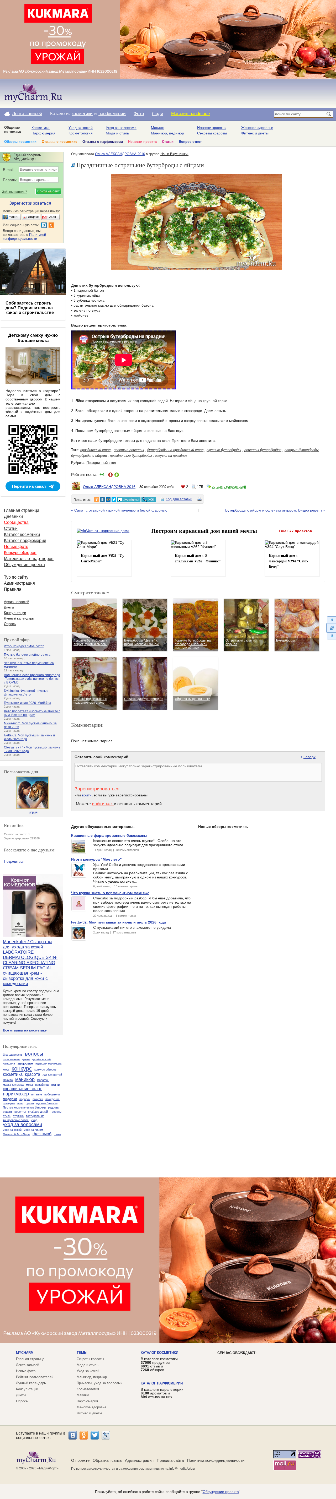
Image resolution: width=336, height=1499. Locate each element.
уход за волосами (22, 1124)
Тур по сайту (16, 577)
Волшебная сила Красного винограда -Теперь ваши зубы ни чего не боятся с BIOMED (32, 678)
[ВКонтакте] (73, 1435)
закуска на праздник (171, 456)
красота (32, 1074)
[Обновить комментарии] (331, 628)
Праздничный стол (101, 463)
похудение (52, 1099)
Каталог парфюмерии (25, 540)
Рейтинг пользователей (34, 1377)
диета (26, 1059)
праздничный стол (95, 450)
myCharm (25, 1353)
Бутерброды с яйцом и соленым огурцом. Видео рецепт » (275, 510)
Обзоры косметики (20, 142)
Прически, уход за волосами (99, 1383)
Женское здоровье (257, 128)
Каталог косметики (22, 534)
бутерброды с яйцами (89, 456)
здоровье (25, 1063)
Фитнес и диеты (255, 133)
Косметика (41, 128)
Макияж (157, 128)
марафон (43, 1080)
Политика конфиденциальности (215, 1460)
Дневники (13, 516)
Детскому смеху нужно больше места (33, 338)
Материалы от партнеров (29, 558)
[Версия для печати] (199, 500)
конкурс (22, 1068)
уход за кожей (12, 1129)
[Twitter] (95, 1435)
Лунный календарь (19, 618)
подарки (10, 1099)
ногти (55, 1084)
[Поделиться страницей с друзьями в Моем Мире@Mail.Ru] (108, 499)
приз (20, 1103)
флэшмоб (42, 1134)
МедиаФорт (48, 1468)
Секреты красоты (212, 133)
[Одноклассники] (84, 1435)
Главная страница (21, 510)
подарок (24, 1099)
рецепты (20, 1111)
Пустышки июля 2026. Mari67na (27, 703)
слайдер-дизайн (38, 1111)
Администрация (19, 583)
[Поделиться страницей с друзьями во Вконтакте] (102, 499)
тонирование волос (16, 1120)
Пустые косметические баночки (24, 1107)
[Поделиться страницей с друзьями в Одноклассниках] (96, 499)
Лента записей (27, 113)
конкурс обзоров (45, 1069)
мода (29, 1084)
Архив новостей (16, 602)
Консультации (15, 613)
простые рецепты (129, 450)
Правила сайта (170, 1460)
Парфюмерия (43, 133)
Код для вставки (179, 499)
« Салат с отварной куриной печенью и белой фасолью (119, 510)
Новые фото (16, 546)
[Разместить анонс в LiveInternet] (128, 499)
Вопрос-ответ (190, 142)
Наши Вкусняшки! (174, 154)
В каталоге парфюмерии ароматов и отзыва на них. (162, 1393)
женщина (9, 1063)
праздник (9, 1103)
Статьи (168, 142)
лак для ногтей (52, 1074)
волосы (34, 1054)
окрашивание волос (22, 1089)
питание (36, 1094)
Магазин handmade (190, 113)
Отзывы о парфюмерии (102, 142)
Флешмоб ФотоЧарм (16, 1134)
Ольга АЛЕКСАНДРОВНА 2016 (120, 154)
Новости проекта (142, 142)
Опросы (10, 624)
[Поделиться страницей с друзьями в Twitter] (114, 499)
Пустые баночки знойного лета (27, 654)
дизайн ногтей (41, 1059)
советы (56, 1111)
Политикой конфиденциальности (24, 237)
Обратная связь (107, 1460)
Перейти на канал (29, 486)
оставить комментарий (229, 486)
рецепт (7, 1111)
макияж (8, 1080)
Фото (139, 113)
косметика (13, 1074)
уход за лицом (33, 1129)
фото (57, 1134)
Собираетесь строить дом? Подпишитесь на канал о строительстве (30, 308)
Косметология (81, 133)
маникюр (25, 1079)
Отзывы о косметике (59, 142)
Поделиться (14, 861)
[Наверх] (331, 619)
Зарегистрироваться (97, 788)
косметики (82, 113)
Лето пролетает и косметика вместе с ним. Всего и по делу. (32, 713)
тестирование (35, 1115)
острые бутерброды (302, 450)
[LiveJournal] (106, 1435)
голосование (11, 1059)
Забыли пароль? (14, 192)
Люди (157, 113)
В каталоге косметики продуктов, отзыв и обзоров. (159, 1364)
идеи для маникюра (48, 1063)
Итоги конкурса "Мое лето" (24, 646)
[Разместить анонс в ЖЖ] (148, 499)
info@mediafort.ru (182, 1468)
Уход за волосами (121, 128)
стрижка (18, 1115)
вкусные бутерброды (224, 450)
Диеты (9, 607)
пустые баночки (46, 1103)
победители (52, 1094)
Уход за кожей (81, 128)
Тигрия (32, 812)
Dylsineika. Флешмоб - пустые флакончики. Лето (26, 692)
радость (53, 1107)
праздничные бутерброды (131, 456)
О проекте (80, 1460)
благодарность (13, 1054)
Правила (12, 589)
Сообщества (16, 522)
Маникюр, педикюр (167, 133)
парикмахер (16, 1093)
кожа (6, 1069)
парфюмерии (112, 113)
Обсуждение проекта (24, 564)
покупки (38, 1099)
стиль (6, 1115)
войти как (103, 803)
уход (34, 1120)
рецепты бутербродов (262, 450)
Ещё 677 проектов (295, 531)
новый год (42, 1084)
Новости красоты (211, 128)
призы (30, 1103)
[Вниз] (331, 636)
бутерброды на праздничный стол (175, 450)
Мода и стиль (117, 133)
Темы (82, 1353)
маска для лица (13, 1084)
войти (87, 795)
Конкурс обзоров (20, 552)
